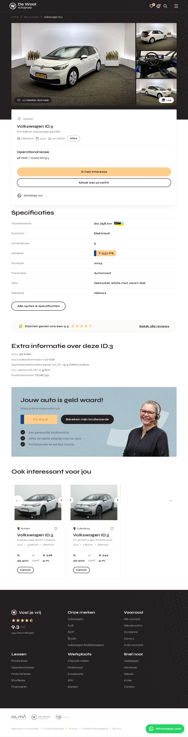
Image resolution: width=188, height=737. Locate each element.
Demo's (129, 638)
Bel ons (117, 728)
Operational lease (22, 667)
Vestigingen (131, 661)
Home (15, 17)
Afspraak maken (78, 661)
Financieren (19, 686)
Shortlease (18, 680)
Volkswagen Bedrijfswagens (86, 645)
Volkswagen (75, 619)
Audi (70, 625)
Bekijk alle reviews (154, 326)
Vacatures (130, 667)
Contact (129, 686)
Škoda (72, 638)
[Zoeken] (165, 6)
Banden (73, 686)
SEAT (71, 632)
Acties (128, 680)
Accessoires (75, 674)
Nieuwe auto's (133, 625)
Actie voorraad (133, 645)
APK (70, 680)
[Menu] (176, 6)
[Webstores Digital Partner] (23, 6)
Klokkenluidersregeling (95, 728)
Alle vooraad (132, 619)
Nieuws (128, 674)
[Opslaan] (56, 529)
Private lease (19, 661)
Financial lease (20, 674)
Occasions (131, 632)
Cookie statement (54, 728)
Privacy (73, 728)
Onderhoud (75, 667)
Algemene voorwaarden (25, 728)
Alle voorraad (31, 17)
